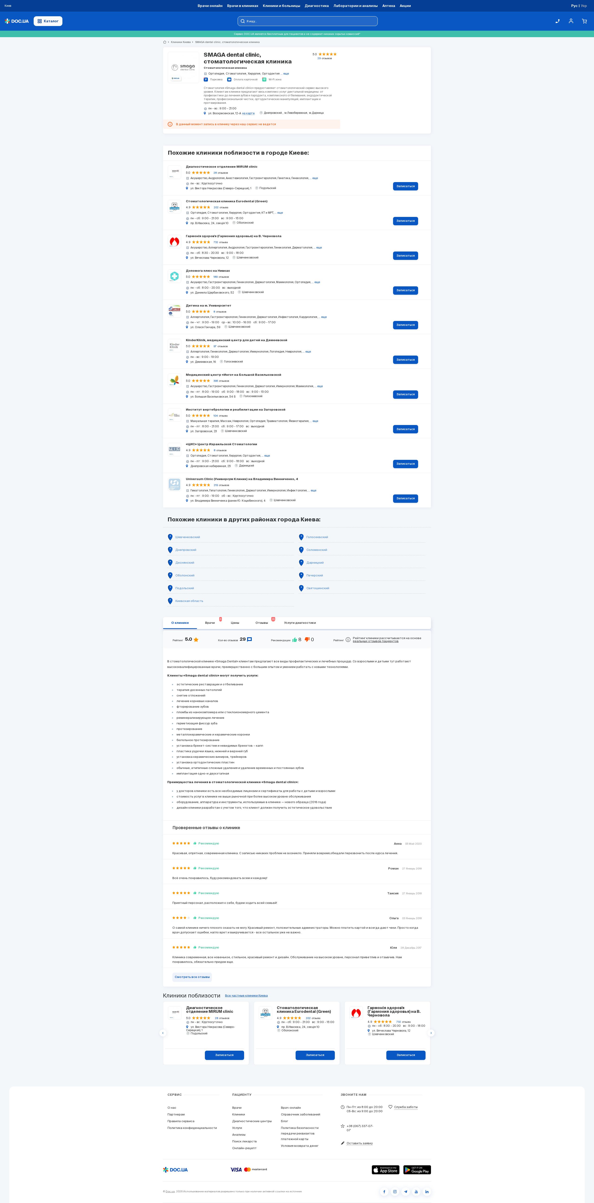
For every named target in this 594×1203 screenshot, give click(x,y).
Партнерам (176, 1114)
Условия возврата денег (299, 1145)
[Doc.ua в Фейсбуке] (384, 1191)
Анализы (238, 1134)
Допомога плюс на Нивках (208, 270)
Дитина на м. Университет (208, 305)
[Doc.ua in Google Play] (417, 1169)
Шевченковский (187, 537)
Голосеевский (317, 537)
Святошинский (318, 588)
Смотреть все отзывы (192, 977)
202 (216, 207)
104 (215, 415)
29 (319, 58)
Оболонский (184, 575)
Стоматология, (236, 73)
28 (215, 172)
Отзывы (264, 621)
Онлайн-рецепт (244, 1148)
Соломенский (317, 550)
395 (215, 380)
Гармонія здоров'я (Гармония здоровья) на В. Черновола (233, 236)
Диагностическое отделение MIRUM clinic (221, 166)
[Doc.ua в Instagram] (395, 1191)
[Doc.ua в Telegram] (405, 1191)
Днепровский (185, 550)
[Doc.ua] (17, 21)
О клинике (180, 622)
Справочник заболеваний (300, 1114)
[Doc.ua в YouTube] (416, 1191)
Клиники (238, 1114)
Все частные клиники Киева (246, 995)
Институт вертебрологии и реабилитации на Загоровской (235, 409)
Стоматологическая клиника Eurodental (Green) (227, 201)
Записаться (406, 186)
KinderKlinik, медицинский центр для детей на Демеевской (236, 340)
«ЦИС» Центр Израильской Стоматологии (221, 444)
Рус (574, 6)
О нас (172, 1107)
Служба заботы (406, 1107)
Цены (235, 622)
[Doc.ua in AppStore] (386, 1169)
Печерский (315, 575)
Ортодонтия (271, 73)
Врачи (213, 621)
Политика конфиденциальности (192, 1128)
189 (215, 276)
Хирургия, (254, 73)
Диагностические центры (252, 1121)
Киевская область (189, 601)
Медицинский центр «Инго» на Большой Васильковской (233, 374)
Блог (284, 1121)
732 (216, 242)
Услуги (237, 1128)
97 (214, 346)
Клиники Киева (179, 42)
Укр (584, 6)
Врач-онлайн (291, 1107)
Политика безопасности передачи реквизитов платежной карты (300, 1133)
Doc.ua (170, 1191)
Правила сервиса (181, 1121)
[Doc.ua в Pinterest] (427, 1191)
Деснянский (184, 562)
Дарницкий (315, 562)
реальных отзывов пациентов (376, 641)
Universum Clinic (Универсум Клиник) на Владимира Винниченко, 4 (242, 479)
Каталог (51, 21)
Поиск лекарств (244, 1141)
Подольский (184, 588)
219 (216, 485)
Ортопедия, (216, 73)
